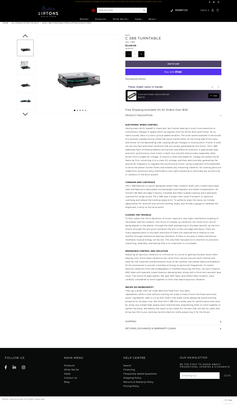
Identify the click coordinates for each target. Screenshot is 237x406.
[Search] (144, 10)
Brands (84, 19)
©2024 (5, 399)
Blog (66, 382)
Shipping (130, 321)
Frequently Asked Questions (140, 373)
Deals (138, 19)
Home (5, 23)
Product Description (139, 115)
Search (127, 365)
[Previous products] (212, 87)
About (152, 19)
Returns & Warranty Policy (138, 382)
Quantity (129, 48)
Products (100, 19)
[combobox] (122, 10)
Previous (25, 36)
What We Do (120, 19)
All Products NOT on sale (25, 23)
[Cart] (217, 10)
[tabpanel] (77, 74)
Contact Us (70, 378)
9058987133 (181, 10)
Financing (129, 369)
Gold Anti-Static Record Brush (153, 94)
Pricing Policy (131, 386)
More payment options (135, 79)
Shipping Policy (132, 378)
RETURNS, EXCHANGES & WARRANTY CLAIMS (150, 328)
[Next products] (218, 87)
